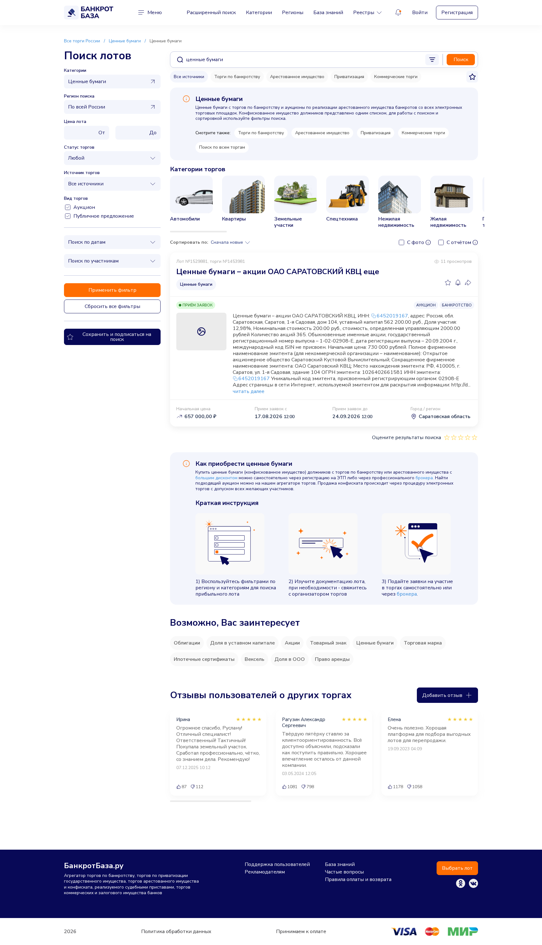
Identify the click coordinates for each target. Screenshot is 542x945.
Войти (420, 12)
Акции (292, 643)
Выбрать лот (457, 868)
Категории (259, 12)
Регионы (292, 12)
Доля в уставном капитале (242, 643)
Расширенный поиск (211, 12)
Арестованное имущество (297, 77)
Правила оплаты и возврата (358, 879)
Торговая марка (423, 643)
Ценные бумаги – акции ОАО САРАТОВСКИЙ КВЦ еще (277, 271)
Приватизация (349, 77)
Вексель (254, 659)
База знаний (328, 12)
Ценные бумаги (375, 643)
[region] (324, 204)
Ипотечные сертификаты (204, 659)
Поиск (461, 59)
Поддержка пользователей (277, 864)
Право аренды (332, 659)
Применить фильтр (112, 290)
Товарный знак (328, 643)
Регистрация (457, 12)
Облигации (187, 643)
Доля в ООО (289, 659)
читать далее (248, 391)
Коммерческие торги (395, 77)
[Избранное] (448, 282)
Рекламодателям (265, 872)
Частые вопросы (344, 872)
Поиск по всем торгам (222, 147)
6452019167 (392, 315)
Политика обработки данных (176, 931)
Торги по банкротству (237, 77)
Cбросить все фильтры (112, 306)
